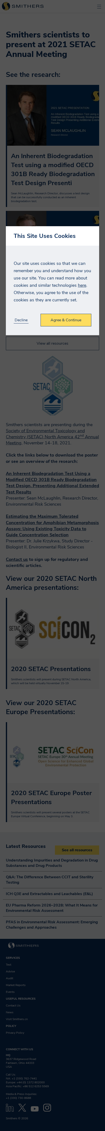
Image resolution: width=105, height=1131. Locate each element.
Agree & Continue (66, 320)
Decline (21, 320)
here (82, 285)
